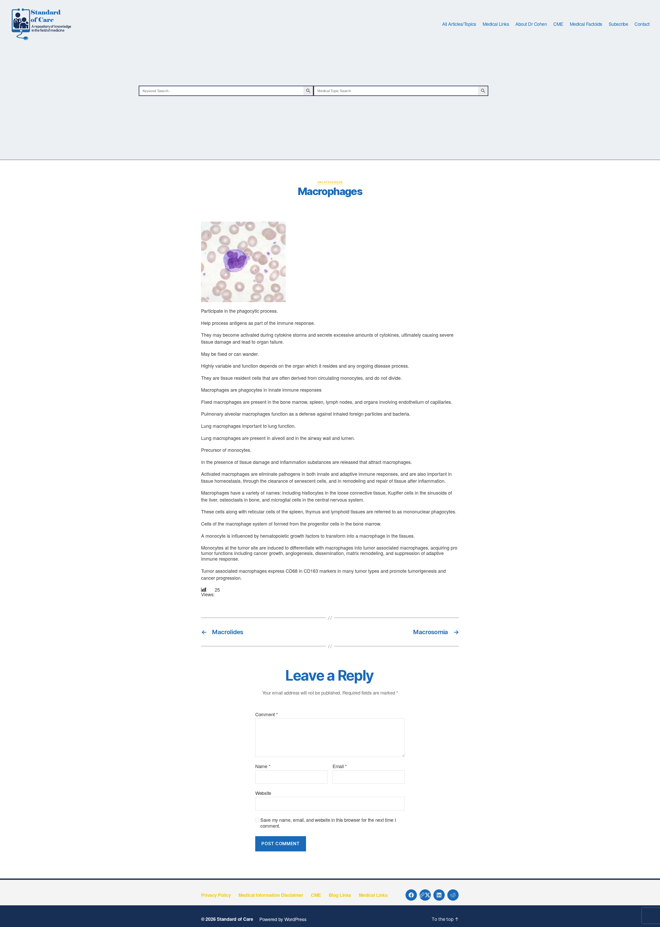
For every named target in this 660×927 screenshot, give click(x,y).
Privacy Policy (216, 895)
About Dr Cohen (531, 24)
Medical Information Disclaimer (270, 895)
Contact (642, 24)
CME (558, 24)
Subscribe (618, 24)
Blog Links (340, 895)
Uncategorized (330, 182)
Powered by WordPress (283, 919)
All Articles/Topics (459, 24)
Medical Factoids (586, 24)
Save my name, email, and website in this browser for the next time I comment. (328, 822)
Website (263, 792)
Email (340, 766)
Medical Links (496, 24)
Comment (266, 714)
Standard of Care (235, 919)
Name (262, 766)
